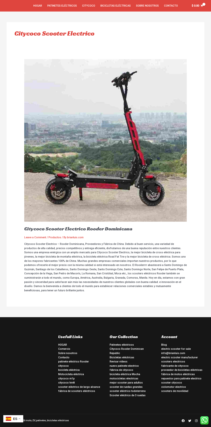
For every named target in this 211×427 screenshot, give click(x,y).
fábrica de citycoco (121, 370)
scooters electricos (173, 361)
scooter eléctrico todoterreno (128, 391)
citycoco (63, 365)
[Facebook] (183, 420)
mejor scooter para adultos (126, 382)
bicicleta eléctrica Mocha (125, 374)
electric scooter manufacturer (179, 357)
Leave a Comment (35, 237)
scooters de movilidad (174, 391)
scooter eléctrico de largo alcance (79, 386)
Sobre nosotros (147, 5)
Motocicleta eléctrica (71, 374)
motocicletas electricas (124, 378)
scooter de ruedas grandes (126, 386)
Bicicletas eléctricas (115, 5)
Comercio (64, 348)
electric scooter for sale (176, 348)
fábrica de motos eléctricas (178, 374)
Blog (164, 344)
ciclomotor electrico (173, 386)
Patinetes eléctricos (62, 5)
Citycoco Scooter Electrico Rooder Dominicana (78, 229)
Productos (54, 237)
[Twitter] (189, 420)
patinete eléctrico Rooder (73, 361)
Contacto (171, 5)
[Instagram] (196, 420)
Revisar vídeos (118, 361)
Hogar (37, 5)
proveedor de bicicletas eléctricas (181, 370)
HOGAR (62, 344)
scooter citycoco (171, 382)
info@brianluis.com (173, 353)
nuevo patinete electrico (124, 365)
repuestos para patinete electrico (181, 378)
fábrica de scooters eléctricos (76, 391)
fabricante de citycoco (175, 365)
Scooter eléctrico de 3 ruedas (128, 395)
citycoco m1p (66, 378)
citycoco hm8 (66, 382)
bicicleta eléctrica (69, 370)
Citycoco (88, 5)
